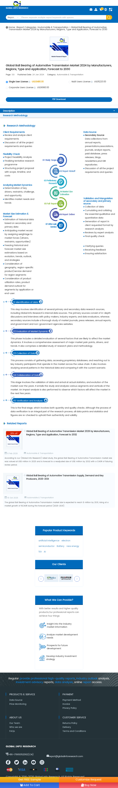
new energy (73, 546)
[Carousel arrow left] (41, 579)
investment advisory (29, 682)
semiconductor (47, 546)
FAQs (12, 731)
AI (45, 551)
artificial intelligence (49, 540)
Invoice (66, 704)
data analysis (64, 682)
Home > (13, 27)
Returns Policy (70, 723)
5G (40, 551)
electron (66, 540)
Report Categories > (27, 27)
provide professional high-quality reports (47, 678)
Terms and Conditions (74, 731)
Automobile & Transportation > (54, 27)
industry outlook (86, 678)
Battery (60, 546)
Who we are (15, 727)
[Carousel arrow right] (77, 579)
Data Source (15, 700)
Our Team (14, 723)
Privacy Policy (70, 708)
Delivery (67, 727)
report (87, 682)
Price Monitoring (17, 704)
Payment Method (72, 700)
